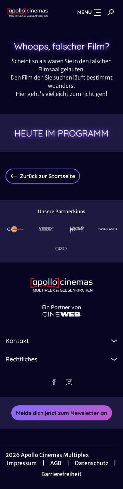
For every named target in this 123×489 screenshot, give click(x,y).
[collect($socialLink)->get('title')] (54, 382)
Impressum (22, 463)
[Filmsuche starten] (111, 12)
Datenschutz (91, 463)
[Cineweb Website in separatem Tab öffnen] (61, 314)
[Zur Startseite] (27, 12)
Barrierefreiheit (61, 474)
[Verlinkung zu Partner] (15, 229)
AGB (56, 463)
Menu (84, 12)
